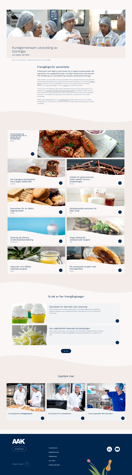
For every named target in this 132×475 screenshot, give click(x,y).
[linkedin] (109, 449)
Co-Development (21, 60)
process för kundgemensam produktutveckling (60, 90)
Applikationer (54, 452)
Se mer (66, 351)
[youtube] (117, 449)
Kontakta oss (19, 449)
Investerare (53, 448)
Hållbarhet (53, 456)
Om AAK (52, 461)
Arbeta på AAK (54, 465)
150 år (65, 85)
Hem (13, 60)
